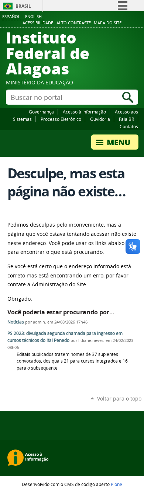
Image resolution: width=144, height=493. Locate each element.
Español (11, 16)
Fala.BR (126, 119)
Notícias (15, 322)
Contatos (129, 126)
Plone (116, 484)
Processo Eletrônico (61, 119)
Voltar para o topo (119, 398)
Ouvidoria (100, 119)
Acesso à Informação (84, 112)
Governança (41, 112)
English (33, 16)
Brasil (23, 6)
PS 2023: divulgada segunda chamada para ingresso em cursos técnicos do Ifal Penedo (65, 336)
